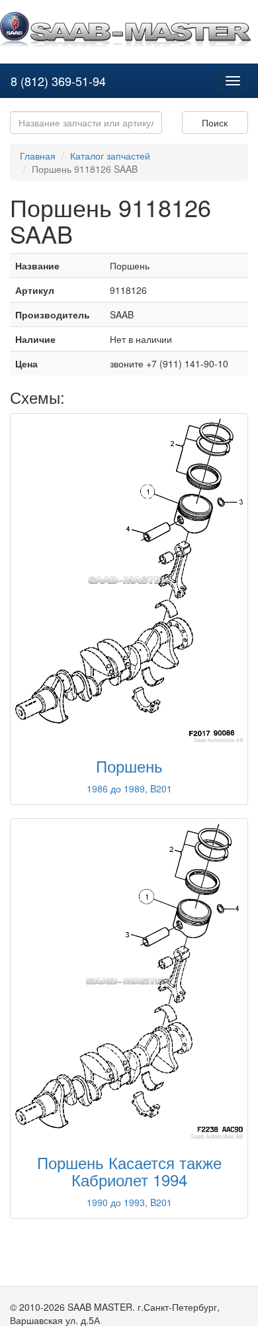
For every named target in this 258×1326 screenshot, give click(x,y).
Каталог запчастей (110, 155)
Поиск (215, 122)
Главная (38, 155)
